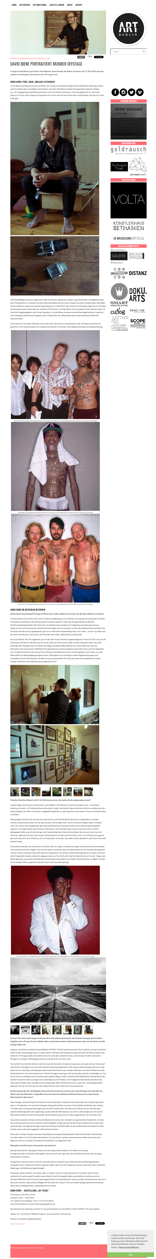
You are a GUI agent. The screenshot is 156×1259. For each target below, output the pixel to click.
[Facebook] (115, 92)
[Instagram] (123, 92)
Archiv (78, 4)
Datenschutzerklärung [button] (128, 1247)
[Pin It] (90, 57)
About (70, 4)
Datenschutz (39, 1248)
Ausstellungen (56, 4)
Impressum (21, 1248)
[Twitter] (131, 92)
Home (14, 4)
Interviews (24, 4)
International (40, 4)
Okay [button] (131, 1255)
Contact (30, 1248)
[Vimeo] (140, 92)
